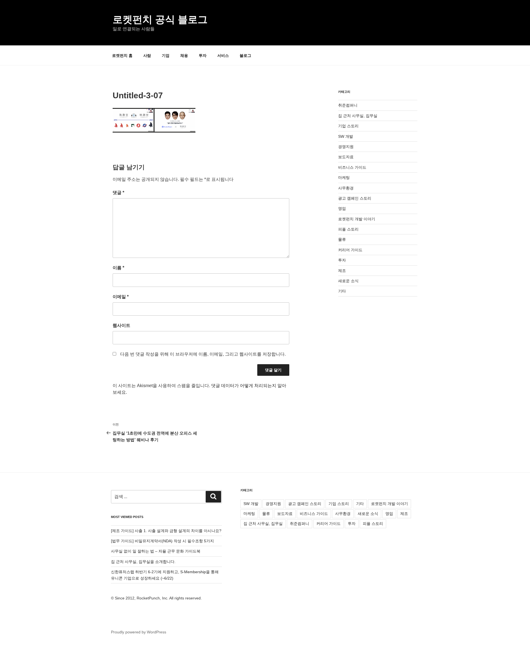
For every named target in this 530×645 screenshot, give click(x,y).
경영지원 (346, 146)
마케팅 (344, 177)
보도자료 (346, 157)
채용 (184, 55)
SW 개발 (345, 136)
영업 (342, 208)
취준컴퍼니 (347, 105)
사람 (147, 55)
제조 (342, 270)
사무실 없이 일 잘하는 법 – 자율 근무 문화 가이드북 (155, 551)
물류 (342, 239)
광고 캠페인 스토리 (354, 198)
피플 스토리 (348, 229)
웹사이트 (121, 325)
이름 (118, 267)
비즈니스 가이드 (352, 167)
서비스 (223, 55)
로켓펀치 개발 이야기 (356, 219)
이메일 (121, 296)
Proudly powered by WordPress (138, 632)
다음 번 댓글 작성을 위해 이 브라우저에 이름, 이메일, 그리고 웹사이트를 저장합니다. (203, 354)
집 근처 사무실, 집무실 (357, 115)
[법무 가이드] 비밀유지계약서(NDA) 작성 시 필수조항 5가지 (162, 541)
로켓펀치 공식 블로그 (160, 19)
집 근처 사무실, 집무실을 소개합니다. (143, 561)
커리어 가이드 (350, 250)
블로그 (245, 55)
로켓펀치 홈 (122, 55)
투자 (202, 55)
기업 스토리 (348, 126)
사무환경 (346, 188)
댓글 (118, 192)
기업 (165, 55)
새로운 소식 (348, 281)
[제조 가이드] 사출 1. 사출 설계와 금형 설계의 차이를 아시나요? (166, 530)
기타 (342, 291)
